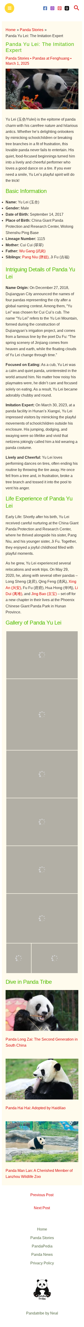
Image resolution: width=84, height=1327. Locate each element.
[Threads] (67, 8)
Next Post (42, 1208)
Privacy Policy (42, 1263)
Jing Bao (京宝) (44, 594)
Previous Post (41, 1195)
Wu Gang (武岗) (32, 251)
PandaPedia (42, 1246)
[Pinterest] (59, 8)
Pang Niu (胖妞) (35, 257)
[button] (77, 8)
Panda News (42, 1254)
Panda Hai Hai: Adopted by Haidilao (36, 1108)
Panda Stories (17, 58)
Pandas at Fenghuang (50, 58)
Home (42, 1229)
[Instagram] (52, 8)
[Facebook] (45, 8)
